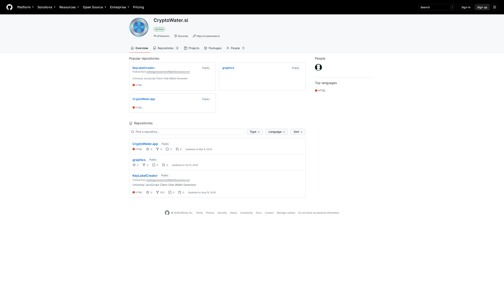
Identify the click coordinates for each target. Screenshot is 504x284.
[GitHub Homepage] (167, 212)
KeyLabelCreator (145, 176)
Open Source (93, 7)
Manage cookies (286, 212)
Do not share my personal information (318, 212)
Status (233, 212)
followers (163, 36)
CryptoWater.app (145, 144)
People (237, 48)
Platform (24, 7)
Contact (269, 212)
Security (222, 212)
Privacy (210, 212)
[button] (254, 132)
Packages (215, 48)
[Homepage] (9, 7)
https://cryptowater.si (208, 36)
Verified (159, 29)
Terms (199, 212)
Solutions (45, 7)
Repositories (168, 48)
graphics (139, 160)
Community (246, 212)
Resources (67, 7)
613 (162, 192)
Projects (194, 48)
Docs (259, 212)
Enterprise (118, 7)
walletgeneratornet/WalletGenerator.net (168, 71)
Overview (141, 48)
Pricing (138, 7)
